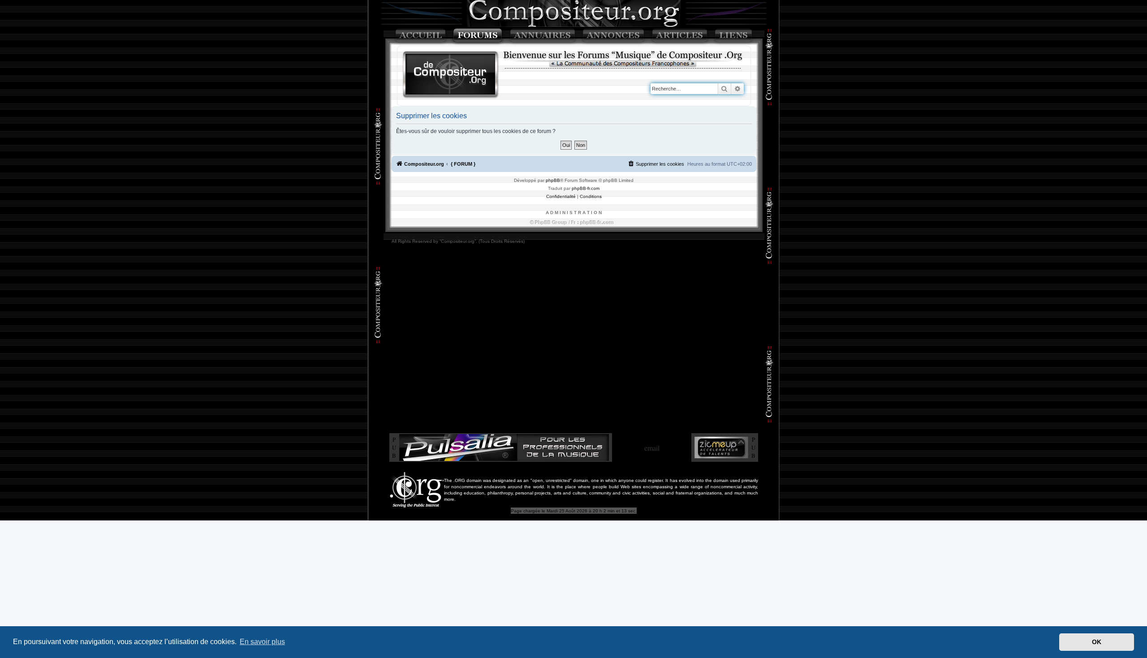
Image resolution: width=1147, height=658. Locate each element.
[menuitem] (656, 164)
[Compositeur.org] (451, 75)
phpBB (553, 180)
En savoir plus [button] (262, 641)
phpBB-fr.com (585, 188)
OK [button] (1096, 641)
